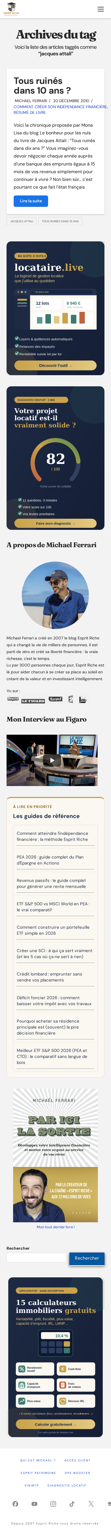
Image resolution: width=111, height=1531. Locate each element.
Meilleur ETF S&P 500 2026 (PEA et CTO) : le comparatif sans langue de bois (52, 1056)
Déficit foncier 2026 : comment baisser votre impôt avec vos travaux (54, 1001)
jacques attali (21, 221)
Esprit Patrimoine (38, 1473)
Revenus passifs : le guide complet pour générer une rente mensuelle (51, 883)
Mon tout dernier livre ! (56, 1227)
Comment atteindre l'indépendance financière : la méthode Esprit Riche (52, 836)
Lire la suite (31, 200)
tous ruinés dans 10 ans (60, 221)
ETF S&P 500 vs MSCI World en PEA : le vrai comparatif (53, 907)
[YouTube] (34, 1504)
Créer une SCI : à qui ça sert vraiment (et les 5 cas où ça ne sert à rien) (54, 954)
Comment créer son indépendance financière (60, 106)
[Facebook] (15, 1504)
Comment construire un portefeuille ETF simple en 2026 (53, 930)
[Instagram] (53, 1504)
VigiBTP (31, 1485)
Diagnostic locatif (67, 1485)
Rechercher (18, 1248)
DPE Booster (78, 1473)
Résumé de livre (30, 112)
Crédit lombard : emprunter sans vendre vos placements (49, 977)
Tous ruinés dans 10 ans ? (42, 86)
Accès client (77, 1460)
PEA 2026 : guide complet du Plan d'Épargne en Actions (50, 860)
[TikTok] (72, 1504)
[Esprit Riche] (11, 9)
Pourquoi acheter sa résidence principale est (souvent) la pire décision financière (48, 1027)
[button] (101, 9)
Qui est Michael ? (38, 1460)
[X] (91, 1504)
